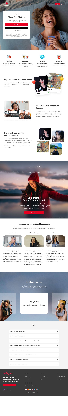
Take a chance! (16, 24)
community (57, 63)
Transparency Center (44, 378)
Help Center (42, 376)
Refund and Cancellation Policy (22, 34)
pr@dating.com (34, 385)
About (26, 376)
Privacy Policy (15, 34)
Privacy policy (60, 378)
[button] (50, 303)
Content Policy (8, 35)
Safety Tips (42, 379)
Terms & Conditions (10, 34)
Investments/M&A (28, 378)
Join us (9, 385)
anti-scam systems (11, 64)
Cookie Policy (59, 379)
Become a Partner (28, 379)
